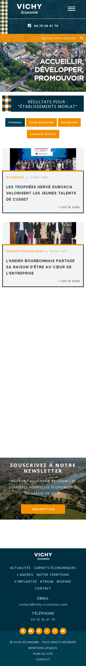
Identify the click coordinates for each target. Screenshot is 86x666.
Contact (43, 588)
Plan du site (43, 654)
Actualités (20, 568)
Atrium (46, 581)
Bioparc (64, 581)
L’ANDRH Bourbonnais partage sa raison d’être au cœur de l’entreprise (40, 267)
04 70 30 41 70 (46, 26)
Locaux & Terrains (43, 134)
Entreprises (69, 122)
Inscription (43, 509)
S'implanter (25, 581)
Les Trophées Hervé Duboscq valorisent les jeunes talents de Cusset (41, 193)
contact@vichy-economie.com (43, 604)
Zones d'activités (41, 122)
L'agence (25, 574)
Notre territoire (53, 574)
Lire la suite (70, 207)
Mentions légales (43, 648)
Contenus (15, 122)
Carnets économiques (55, 568)
